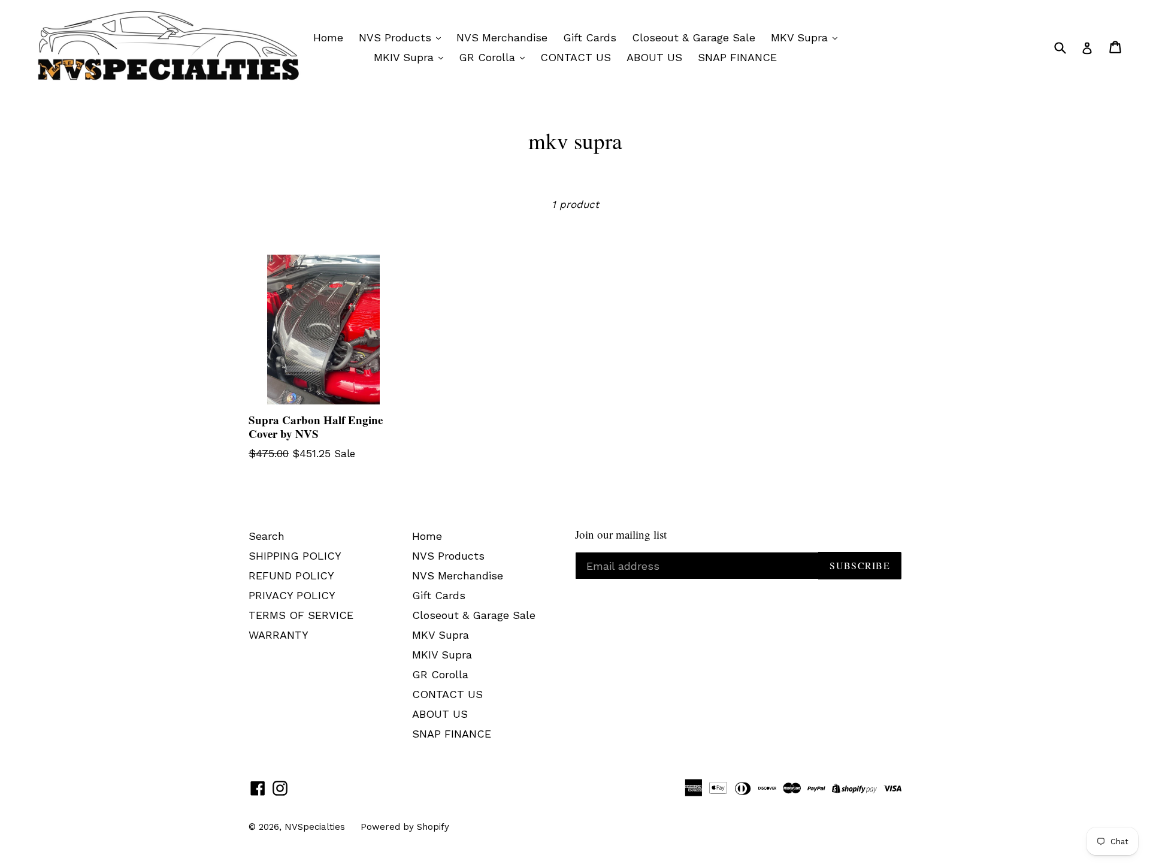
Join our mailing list (621, 535)
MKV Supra (801, 37)
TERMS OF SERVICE (301, 615)
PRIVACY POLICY (292, 595)
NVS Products (397, 37)
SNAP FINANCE (737, 57)
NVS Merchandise (501, 37)
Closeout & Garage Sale (693, 37)
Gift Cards (589, 37)
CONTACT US (575, 57)
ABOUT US (654, 57)
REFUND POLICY (291, 575)
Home (328, 37)
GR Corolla (489, 57)
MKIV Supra (405, 57)
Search (267, 536)
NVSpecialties (315, 826)
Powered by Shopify (405, 826)
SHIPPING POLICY (295, 555)
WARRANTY (278, 635)
